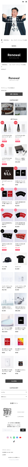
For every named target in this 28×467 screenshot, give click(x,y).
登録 (23, 430)
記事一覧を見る (14, 94)
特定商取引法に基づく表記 (7, 452)
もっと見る (14, 381)
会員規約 (4, 454)
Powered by (12, 459)
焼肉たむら (3, 396)
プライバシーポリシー (6, 449)
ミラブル (3, 392)
